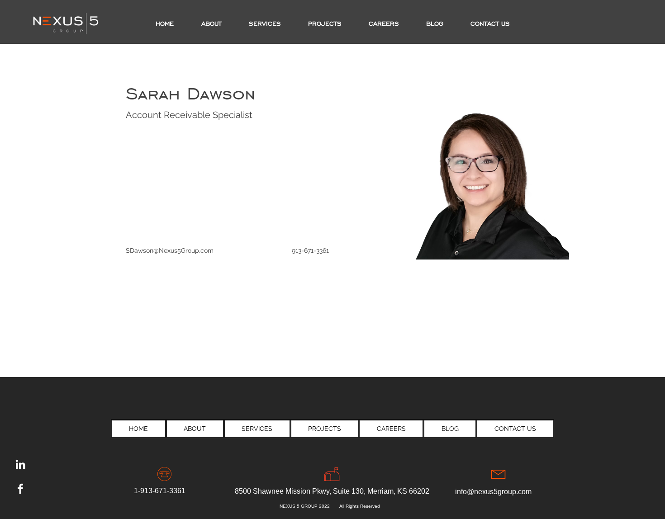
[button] (324, 24)
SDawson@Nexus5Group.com (170, 250)
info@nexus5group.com (493, 491)
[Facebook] (20, 488)
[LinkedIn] (20, 464)
